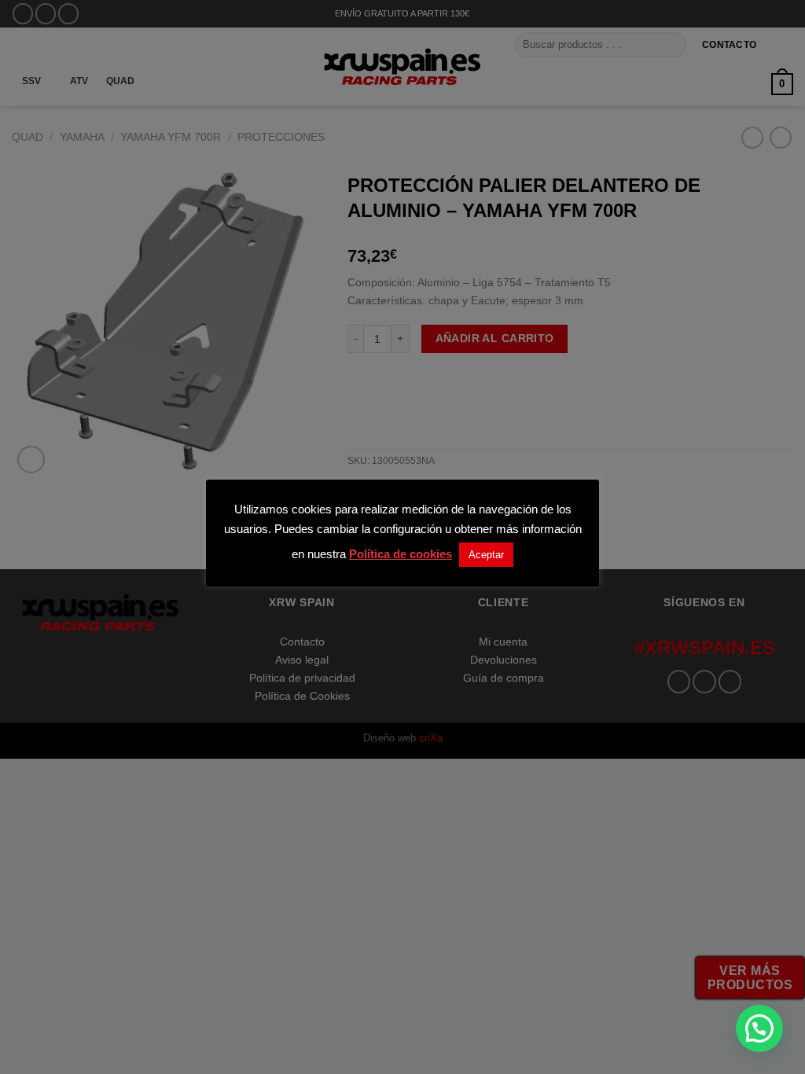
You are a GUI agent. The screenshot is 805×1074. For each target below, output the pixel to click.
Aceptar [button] (486, 555)
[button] (759, 1028)
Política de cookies (400, 554)
